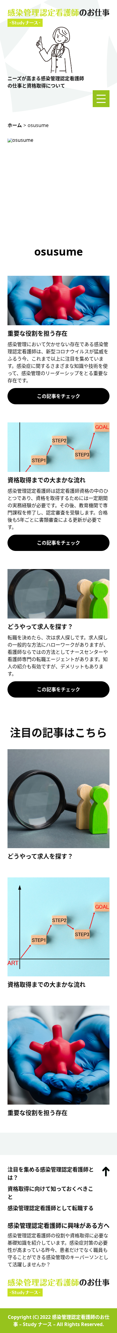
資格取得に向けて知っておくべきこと (50, 1193)
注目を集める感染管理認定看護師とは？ (51, 1173)
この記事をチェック (58, 396)
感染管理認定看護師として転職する (51, 1208)
